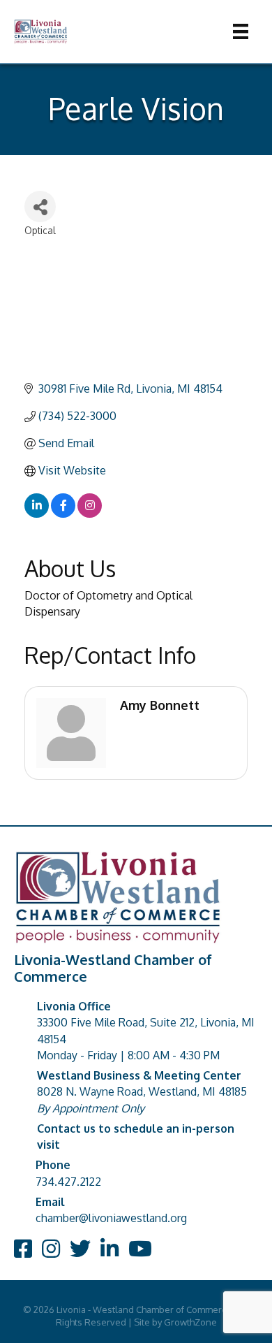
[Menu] (240, 31)
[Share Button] (40, 206)
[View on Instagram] (89, 514)
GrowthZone (190, 1322)
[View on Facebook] (63, 514)
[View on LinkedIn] (36, 514)
